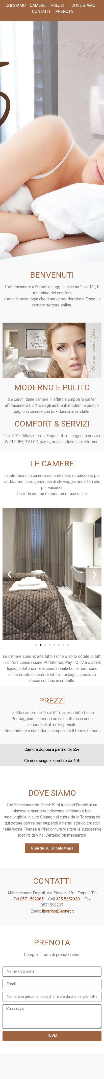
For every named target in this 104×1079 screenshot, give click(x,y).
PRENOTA (64, 11)
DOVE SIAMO (83, 5)
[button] (9, 574)
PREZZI (56, 5)
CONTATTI (41, 11)
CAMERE (37, 5)
